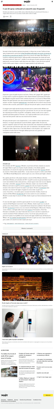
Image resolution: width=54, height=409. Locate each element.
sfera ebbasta (10, 223)
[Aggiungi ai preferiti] (11, 16)
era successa (11, 208)
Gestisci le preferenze (25, 399)
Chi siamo (3, 399)
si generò (26, 186)
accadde (42, 202)
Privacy (16, 399)
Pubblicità (10, 399)
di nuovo (30, 210)
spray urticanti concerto (32, 223)
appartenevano (23, 102)
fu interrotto (20, 194)
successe (18, 166)
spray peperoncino (19, 223)
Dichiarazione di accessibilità (8, 401)
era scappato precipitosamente (18, 217)
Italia (23, 5)
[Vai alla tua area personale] (52, 1)
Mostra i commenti (27, 228)
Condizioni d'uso (37, 399)
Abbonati (48, 395)
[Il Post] (27, 1)
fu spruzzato (43, 188)
